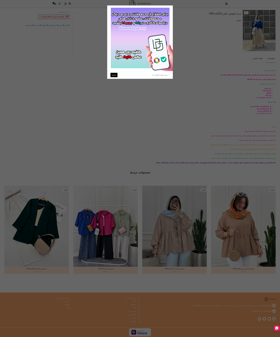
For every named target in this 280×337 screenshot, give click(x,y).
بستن (114, 75)
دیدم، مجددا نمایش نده (160, 75)
